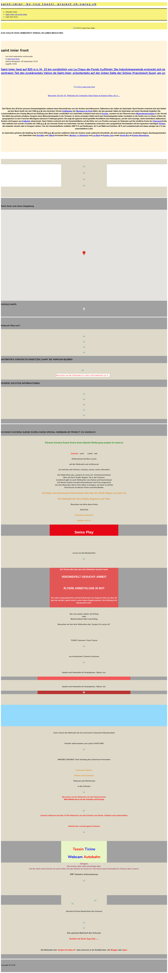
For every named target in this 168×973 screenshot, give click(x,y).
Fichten (162, 124)
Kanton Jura (108, 135)
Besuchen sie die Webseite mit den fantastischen (84, 797)
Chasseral (157, 121)
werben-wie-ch (84, 520)
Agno (124, 950)
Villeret (52, 135)
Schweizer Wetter (84, 770)
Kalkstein (26, 121)
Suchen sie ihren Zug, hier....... (84, 938)
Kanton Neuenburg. (140, 135)
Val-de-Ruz (124, 135)
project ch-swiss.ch (66, 950)
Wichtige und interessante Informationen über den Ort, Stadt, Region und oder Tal (84, 493)
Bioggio (114, 950)
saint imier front (13, 59)
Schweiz (74, 453)
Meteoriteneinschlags (145, 114)
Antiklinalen (67, 111)
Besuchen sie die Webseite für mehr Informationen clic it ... (83, 375)
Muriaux (72, 135)
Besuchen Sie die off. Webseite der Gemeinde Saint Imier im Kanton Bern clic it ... (84, 95)
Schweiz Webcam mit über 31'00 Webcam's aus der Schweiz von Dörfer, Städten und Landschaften (84, 815)
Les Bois (96, 135)
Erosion (105, 114)
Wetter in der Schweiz (84, 775)
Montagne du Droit (84, 111)
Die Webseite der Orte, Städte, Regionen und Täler (84, 498)
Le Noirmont (82, 135)
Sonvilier (40, 135)
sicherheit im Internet (84, 515)
